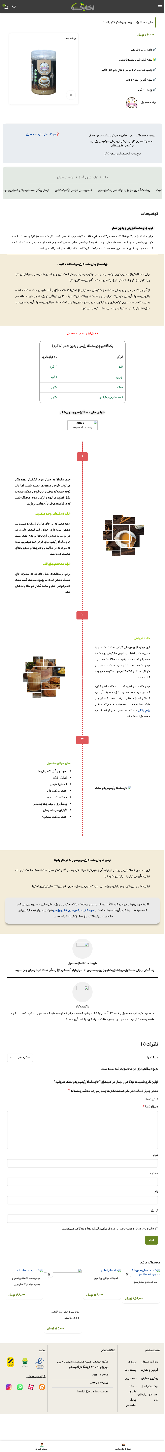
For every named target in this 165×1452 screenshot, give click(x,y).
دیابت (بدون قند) (99, 136)
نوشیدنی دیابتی (118, 141)
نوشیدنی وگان (126, 146)
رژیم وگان (144, 711)
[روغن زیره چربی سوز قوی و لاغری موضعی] (63, 1287)
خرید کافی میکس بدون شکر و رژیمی (73, 910)
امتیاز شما (152, 1099)
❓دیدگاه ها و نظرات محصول (42, 134)
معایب (154, 1173)
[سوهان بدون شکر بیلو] (141, 1272)
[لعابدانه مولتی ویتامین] (102, 1271)
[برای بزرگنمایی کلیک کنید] (70, 95)
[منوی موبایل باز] (160, 7)
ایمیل (154, 1210)
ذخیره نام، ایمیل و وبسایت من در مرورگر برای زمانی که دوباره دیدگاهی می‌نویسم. (108, 1229)
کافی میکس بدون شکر (117, 154)
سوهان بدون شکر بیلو (145, 1282)
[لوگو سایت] (82, 6)
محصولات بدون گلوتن (141, 141)
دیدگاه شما (150, 1107)
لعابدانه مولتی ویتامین (106, 1278)
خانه (105, 177)
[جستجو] (14, 7)
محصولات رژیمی (138, 136)
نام (156, 1192)
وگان (114, 146)
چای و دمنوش (119, 136)
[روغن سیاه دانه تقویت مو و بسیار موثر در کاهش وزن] (24, 1271)
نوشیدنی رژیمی (99, 141)
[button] (127, 1274)
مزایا (155, 1155)
